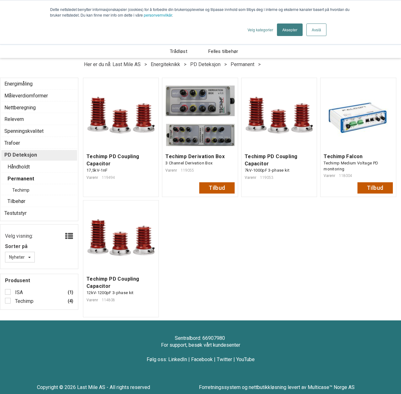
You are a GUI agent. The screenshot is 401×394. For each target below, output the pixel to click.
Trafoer (12, 143)
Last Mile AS (126, 64)
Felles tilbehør (223, 51)
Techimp (24, 301)
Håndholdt (19, 167)
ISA (18, 292)
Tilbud (217, 187)
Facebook (202, 359)
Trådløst (178, 51)
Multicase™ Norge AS (331, 387)
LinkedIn (177, 359)
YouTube (245, 359)
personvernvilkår (158, 15)
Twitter (224, 359)
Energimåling (18, 84)
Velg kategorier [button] (260, 29)
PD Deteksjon (205, 64)
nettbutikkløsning (267, 387)
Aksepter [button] (289, 29)
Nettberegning (20, 108)
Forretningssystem (220, 387)
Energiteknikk (165, 64)
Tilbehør (16, 201)
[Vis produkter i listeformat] (68, 236)
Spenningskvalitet (24, 131)
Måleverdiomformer (26, 96)
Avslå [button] (316, 29)
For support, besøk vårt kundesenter (200, 345)
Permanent (242, 64)
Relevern (14, 119)
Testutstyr (15, 213)
